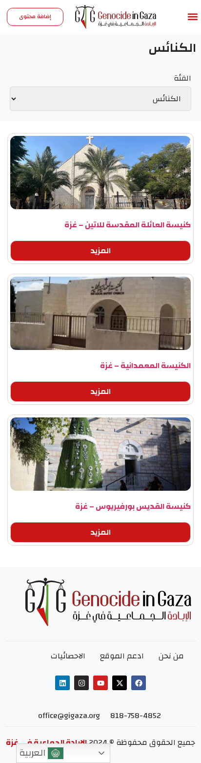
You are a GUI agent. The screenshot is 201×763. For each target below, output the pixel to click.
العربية (33, 752)
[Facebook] (138, 683)
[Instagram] (81, 683)
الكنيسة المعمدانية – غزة (145, 365)
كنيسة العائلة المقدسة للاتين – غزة (127, 225)
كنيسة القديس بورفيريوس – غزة (133, 506)
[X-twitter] (119, 683)
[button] (193, 17)
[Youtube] (100, 683)
